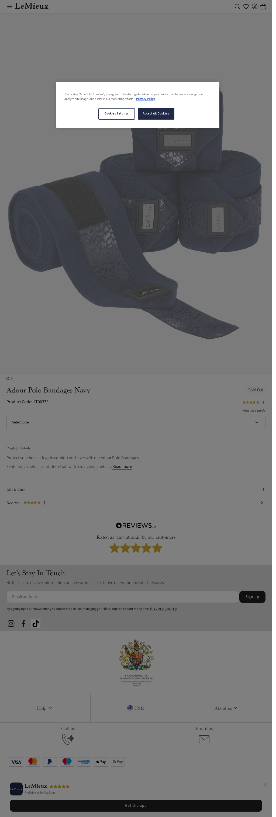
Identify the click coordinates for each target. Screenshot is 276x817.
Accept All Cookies (156, 114)
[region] (137, 105)
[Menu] (9, 6)
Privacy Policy (145, 99)
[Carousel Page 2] (11, 378)
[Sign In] (254, 6)
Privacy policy (163, 608)
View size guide (253, 410)
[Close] (265, 785)
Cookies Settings (117, 114)
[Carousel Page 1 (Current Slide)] (7, 378)
